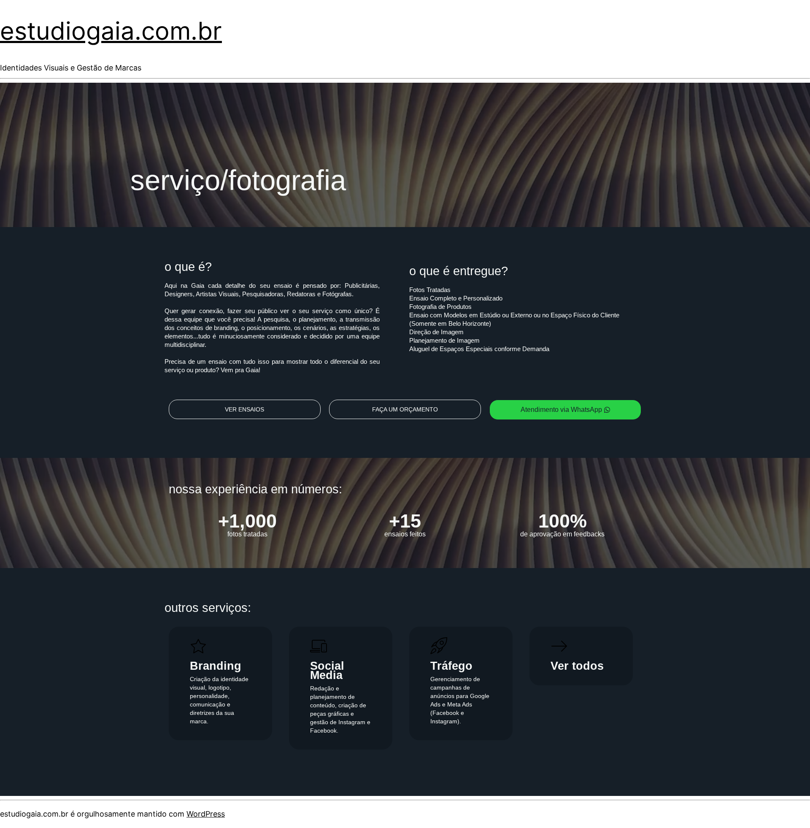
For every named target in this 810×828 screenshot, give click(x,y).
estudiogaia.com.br (111, 31)
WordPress (205, 813)
